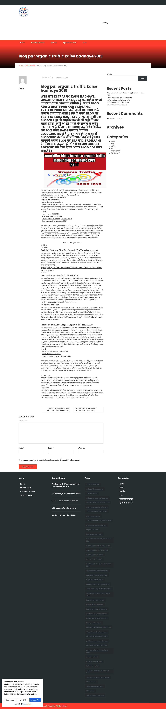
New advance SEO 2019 (50, 214)
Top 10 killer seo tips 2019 (51, 354)
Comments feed (27, 491)
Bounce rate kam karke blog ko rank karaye (57, 219)
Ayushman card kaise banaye (96, 525)
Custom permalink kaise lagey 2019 (54, 221)
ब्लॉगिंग (54, 43)
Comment (23, 421)
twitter (69, 339)
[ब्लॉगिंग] (137, 2)
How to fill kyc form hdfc (94, 605)
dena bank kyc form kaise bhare (97, 571)
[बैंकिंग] (128, 2)
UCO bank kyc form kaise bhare (118, 102)
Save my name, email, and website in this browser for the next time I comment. (49, 460)
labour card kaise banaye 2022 (97, 618)
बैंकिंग (22, 43)
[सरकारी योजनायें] (132, 2)
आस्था (113, 141)
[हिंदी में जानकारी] (141, 2)
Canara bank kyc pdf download (97, 550)
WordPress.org (26, 495)
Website (81, 448)
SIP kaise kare (91, 682)
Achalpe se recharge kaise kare (97, 498)
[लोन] (145, 2)
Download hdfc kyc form (94, 580)
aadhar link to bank (92, 484)
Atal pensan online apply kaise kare (98, 521)
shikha (22, 88)
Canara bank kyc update (94, 555)
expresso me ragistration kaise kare (98, 589)
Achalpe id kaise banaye (94, 489)
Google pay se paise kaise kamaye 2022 (98, 594)
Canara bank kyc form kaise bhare (98, 546)
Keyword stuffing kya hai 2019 (52, 356)
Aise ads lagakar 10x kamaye (52, 216)
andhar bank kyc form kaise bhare (98, 502)
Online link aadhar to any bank (96, 632)
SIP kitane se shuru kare (94, 686)
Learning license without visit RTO (98, 627)
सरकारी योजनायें (37, 43)
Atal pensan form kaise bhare (96, 511)
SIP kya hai (90, 691)
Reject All (22, 700)
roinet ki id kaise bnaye (94, 661)
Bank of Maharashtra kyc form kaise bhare (98, 540)
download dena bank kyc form (96, 575)
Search (109, 74)
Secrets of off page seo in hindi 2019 (55, 351)
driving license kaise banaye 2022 (98, 584)
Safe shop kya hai (92, 666)
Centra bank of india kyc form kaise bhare (98, 565)
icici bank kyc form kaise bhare (96, 614)
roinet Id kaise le (92, 657)
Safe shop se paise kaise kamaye (97, 677)
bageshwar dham (92, 530)
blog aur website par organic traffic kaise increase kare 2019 (58, 409)
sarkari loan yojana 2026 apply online (119, 98)
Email (51, 448)
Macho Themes (61, 706)
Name (21, 448)
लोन (84, 43)
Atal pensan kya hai (93, 516)
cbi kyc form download (94, 559)
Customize (10, 700)
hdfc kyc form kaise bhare (95, 600)
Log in (23, 484)
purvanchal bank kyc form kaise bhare (97, 651)
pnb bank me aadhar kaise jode (97, 641)
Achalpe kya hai (91, 493)
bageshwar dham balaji (94, 534)
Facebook (63, 339)
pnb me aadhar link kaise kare (96, 645)
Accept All (35, 700)
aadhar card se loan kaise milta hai (118, 100)
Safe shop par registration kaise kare (97, 671)
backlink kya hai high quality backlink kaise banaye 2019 (85, 409)
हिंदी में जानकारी (69, 43)
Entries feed (25, 487)
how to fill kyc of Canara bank (96, 609)
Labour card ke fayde (93, 623)
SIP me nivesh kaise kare (95, 695)
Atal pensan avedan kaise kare (97, 507)
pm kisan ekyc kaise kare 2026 (117, 105)
